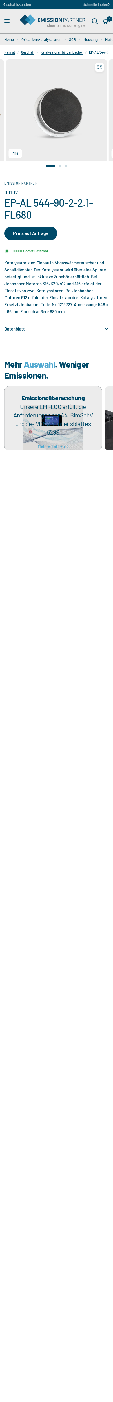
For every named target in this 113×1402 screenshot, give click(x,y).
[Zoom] (99, 67)
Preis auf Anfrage (31, 233)
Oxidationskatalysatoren (41, 39)
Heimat (9, 52)
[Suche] (95, 21)
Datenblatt (14, 328)
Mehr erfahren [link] (51, 446)
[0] (104, 21)
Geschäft (27, 52)
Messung (90, 39)
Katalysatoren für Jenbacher (62, 52)
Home (9, 39)
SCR (72, 39)
